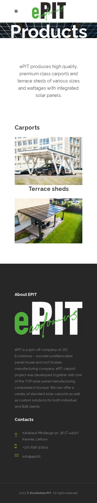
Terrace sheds (48, 188)
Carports (27, 127)
